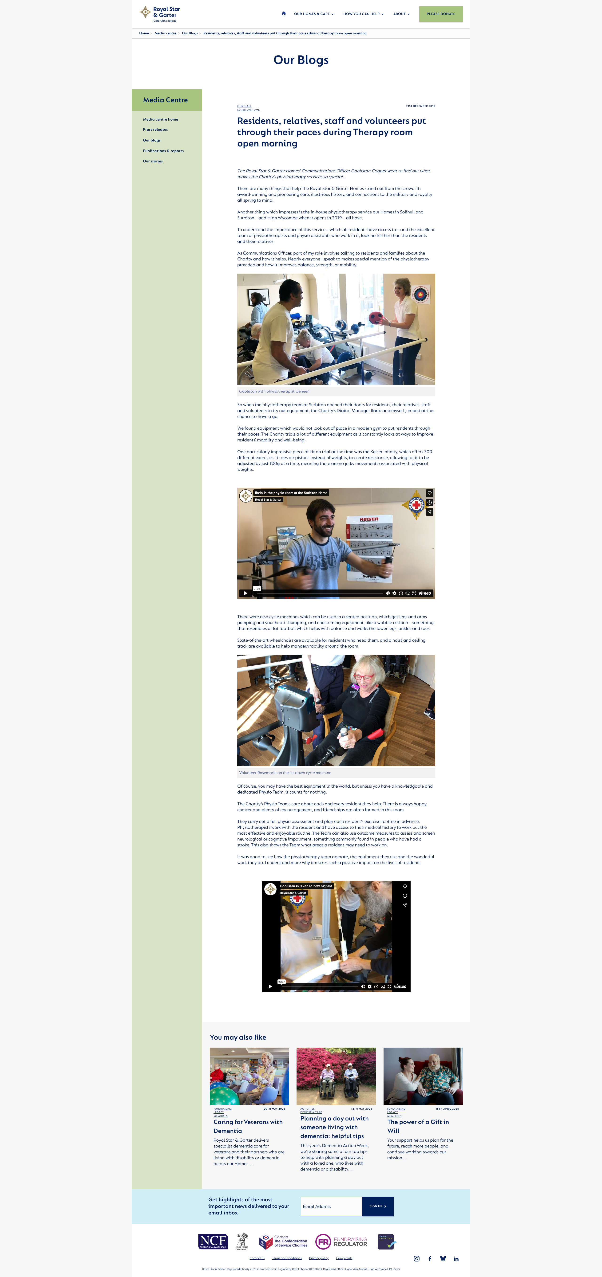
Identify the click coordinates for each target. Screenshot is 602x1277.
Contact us (257, 1258)
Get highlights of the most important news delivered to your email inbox (248, 1206)
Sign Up (376, 1206)
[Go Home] (159, 14)
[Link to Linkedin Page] (456, 1258)
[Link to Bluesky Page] (443, 1258)
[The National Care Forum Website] (213, 1242)
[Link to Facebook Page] (430, 1258)
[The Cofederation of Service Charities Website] (283, 1242)
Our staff (244, 106)
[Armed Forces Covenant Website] (242, 1242)
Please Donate (441, 14)
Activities (307, 1109)
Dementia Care (311, 1112)
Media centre (165, 33)
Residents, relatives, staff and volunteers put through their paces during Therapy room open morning (285, 33)
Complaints (344, 1258)
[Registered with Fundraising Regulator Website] (341, 1242)
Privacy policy (319, 1258)
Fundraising (223, 1109)
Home (144, 33)
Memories (221, 1116)
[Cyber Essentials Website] (387, 1242)
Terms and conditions (287, 1258)
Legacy (219, 1112)
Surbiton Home (248, 110)
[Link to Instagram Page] (416, 1258)
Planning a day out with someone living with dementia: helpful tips (334, 1127)
